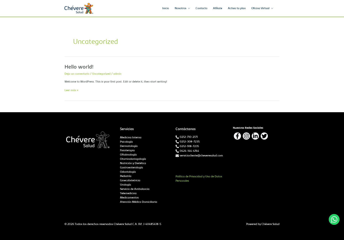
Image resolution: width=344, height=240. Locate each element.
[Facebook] (237, 136)
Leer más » (71, 90)
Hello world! (79, 67)
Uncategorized (101, 73)
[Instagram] (246, 136)
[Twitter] (264, 136)
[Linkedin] (255, 136)
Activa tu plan (237, 8)
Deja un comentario (76, 73)
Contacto (201, 8)
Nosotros (180, 8)
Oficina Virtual (260, 8)
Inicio (165, 8)
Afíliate (217, 8)
